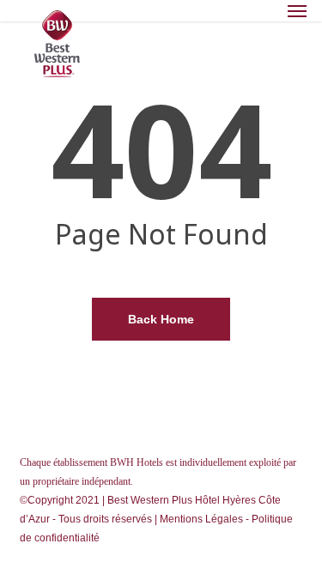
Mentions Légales (201, 519)
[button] (297, 10)
